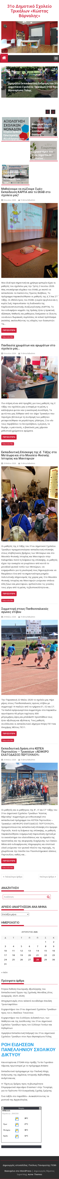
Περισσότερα (9, 330)
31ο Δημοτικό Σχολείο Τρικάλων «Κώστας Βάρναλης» (29, 11)
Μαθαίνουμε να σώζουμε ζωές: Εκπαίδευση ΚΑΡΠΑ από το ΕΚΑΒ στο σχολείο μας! (26, 192)
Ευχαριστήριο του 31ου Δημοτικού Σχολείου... (42, 155)
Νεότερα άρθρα (47, 876)
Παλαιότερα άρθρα (13, 876)
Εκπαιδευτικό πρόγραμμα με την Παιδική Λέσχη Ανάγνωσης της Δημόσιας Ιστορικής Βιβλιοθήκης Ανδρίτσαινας (25, 1074)
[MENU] (56, 58)
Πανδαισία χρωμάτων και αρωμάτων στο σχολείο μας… (28, 347)
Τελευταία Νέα (7, 337)
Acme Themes (35, 1174)
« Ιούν (4, 972)
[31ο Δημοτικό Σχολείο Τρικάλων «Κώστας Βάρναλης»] (4, 57)
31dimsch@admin (29, 78)
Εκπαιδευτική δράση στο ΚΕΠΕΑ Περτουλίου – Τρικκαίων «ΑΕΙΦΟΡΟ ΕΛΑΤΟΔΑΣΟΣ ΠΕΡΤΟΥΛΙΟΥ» (25, 752)
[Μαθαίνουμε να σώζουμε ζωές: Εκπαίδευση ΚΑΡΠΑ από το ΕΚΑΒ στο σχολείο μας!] (29, 240)
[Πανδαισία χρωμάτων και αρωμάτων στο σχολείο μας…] (29, 377)
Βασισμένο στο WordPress (17, 1170)
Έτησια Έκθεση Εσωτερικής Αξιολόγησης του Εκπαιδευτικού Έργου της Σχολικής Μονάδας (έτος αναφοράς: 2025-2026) (27, 992)
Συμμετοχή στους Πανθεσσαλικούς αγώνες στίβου (24, 610)
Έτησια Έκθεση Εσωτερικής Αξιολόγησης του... (14, 135)
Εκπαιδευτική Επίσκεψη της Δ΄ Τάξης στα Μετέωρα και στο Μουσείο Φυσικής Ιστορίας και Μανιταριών (29, 455)
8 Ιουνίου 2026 (12, 78)
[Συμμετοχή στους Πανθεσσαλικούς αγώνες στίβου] (29, 657)
